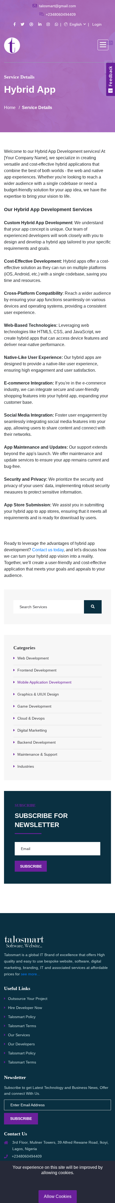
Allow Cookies (57, 1196)
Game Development (34, 706)
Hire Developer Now (25, 1008)
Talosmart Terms (22, 1026)
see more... (30, 974)
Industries (25, 766)
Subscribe (21, 1118)
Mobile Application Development (44, 682)
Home (10, 107)
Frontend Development (36, 670)
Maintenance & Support (37, 754)
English (75, 24)
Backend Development (36, 742)
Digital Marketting (32, 730)
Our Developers (21, 1044)
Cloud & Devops (31, 718)
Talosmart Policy (22, 1017)
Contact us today (47, 550)
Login (97, 24)
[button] (103, 45)
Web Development (33, 658)
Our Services (19, 1035)
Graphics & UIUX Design (38, 694)
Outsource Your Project (27, 998)
